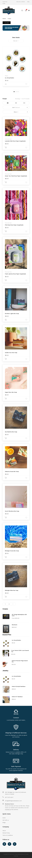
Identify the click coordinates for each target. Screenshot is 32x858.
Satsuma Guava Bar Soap (12, 471)
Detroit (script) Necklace (18, 686)
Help (28, 1)
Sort (16, 107)
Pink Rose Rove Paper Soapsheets (14, 225)
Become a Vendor (21, 1)
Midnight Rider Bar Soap (11, 590)
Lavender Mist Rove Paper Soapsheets (15, 141)
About (4, 830)
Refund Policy (6, 833)
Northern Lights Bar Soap (12, 313)
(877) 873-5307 (9, 797)
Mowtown (14, 624)
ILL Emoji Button (9, 77)
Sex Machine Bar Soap (11, 431)
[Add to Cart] (6, 148)
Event (4, 817)
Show (16, 112)
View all (15, 40)
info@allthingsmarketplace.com (13, 800)
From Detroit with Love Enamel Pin (20, 651)
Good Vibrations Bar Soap (12, 511)
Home (4, 18)
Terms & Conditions (8, 835)
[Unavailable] (6, 320)
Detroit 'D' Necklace (17, 696)
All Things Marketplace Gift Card (19, 615)
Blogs (4, 822)
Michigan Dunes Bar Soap (12, 550)
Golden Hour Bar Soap (11, 352)
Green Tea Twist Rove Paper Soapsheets (16, 176)
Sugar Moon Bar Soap (11, 392)
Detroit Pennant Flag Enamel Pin (20, 661)
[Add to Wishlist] (26, 84)
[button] (25, 10)
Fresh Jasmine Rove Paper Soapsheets (15, 273)
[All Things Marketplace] (9, 10)
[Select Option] (6, 84)
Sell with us (6, 820)
